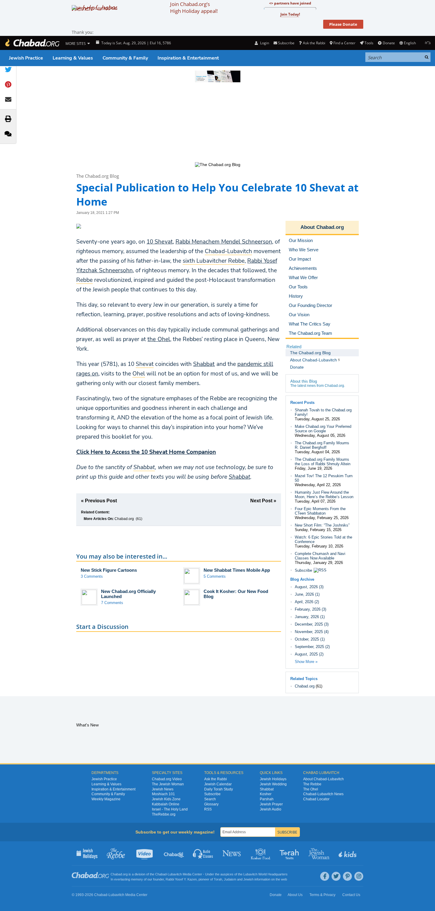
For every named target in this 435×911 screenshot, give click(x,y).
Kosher (265, 794)
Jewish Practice (26, 58)
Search (210, 799)
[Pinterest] (347, 876)
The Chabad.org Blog (97, 176)
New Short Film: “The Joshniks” (322, 525)
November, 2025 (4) (312, 631)
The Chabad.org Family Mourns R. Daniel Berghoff (322, 445)
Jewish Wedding (273, 784)
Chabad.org (124, 519)
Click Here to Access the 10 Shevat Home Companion (146, 452)
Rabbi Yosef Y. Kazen (181, 879)
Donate (389, 42)
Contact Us (351, 895)
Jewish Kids (348, 853)
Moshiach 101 (163, 794)
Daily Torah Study (218, 789)
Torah (218, 879)
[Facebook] (324, 876)
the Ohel (158, 339)
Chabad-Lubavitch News (323, 794)
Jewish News (162, 789)
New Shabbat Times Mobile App (237, 570)
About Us (295, 895)
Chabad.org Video (167, 779)
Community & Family (125, 58)
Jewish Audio (270, 809)
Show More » (306, 661)
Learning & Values (73, 58)
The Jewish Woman (168, 784)
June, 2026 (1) (307, 594)
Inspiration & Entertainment (188, 58)
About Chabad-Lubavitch (323, 779)
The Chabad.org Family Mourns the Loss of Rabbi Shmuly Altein (322, 461)
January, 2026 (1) (310, 617)
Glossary (211, 804)
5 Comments (215, 576)
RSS (208, 809)
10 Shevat (159, 242)
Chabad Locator (316, 799)
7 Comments (112, 602)
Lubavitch (175, 874)
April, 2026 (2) (307, 602)
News (232, 853)
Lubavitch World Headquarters (265, 874)
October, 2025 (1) (310, 639)
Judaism (230, 879)
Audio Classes (203, 853)
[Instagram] (358, 876)
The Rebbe (312, 784)
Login (264, 42)
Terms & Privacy (322, 895)
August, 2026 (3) (309, 587)
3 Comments (92, 576)
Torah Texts (290, 853)
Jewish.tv (145, 853)
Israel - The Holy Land (170, 809)
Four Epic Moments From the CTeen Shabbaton (320, 511)
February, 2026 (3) (310, 609)
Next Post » (263, 500)
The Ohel (310, 789)
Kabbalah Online (165, 804)
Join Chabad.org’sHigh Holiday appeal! (194, 7)
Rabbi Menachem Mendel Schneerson (223, 242)
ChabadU (174, 853)
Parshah (267, 799)
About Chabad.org (322, 227)
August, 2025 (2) (309, 654)
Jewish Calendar (218, 784)
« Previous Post (99, 500)
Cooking (261, 853)
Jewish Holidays (273, 779)
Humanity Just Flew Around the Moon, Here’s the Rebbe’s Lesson (324, 494)
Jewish (248, 879)
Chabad (161, 874)
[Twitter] (336, 876)
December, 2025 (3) (312, 624)
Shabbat (204, 364)
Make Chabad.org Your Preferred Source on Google (323, 428)
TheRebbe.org (163, 814)
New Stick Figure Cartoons (109, 570)
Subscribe (303, 570)
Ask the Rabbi (314, 42)
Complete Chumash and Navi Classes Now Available (320, 555)
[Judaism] (31, 43)
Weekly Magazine (105, 799)
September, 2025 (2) (312, 646)
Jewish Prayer (271, 804)
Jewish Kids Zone (166, 799)
